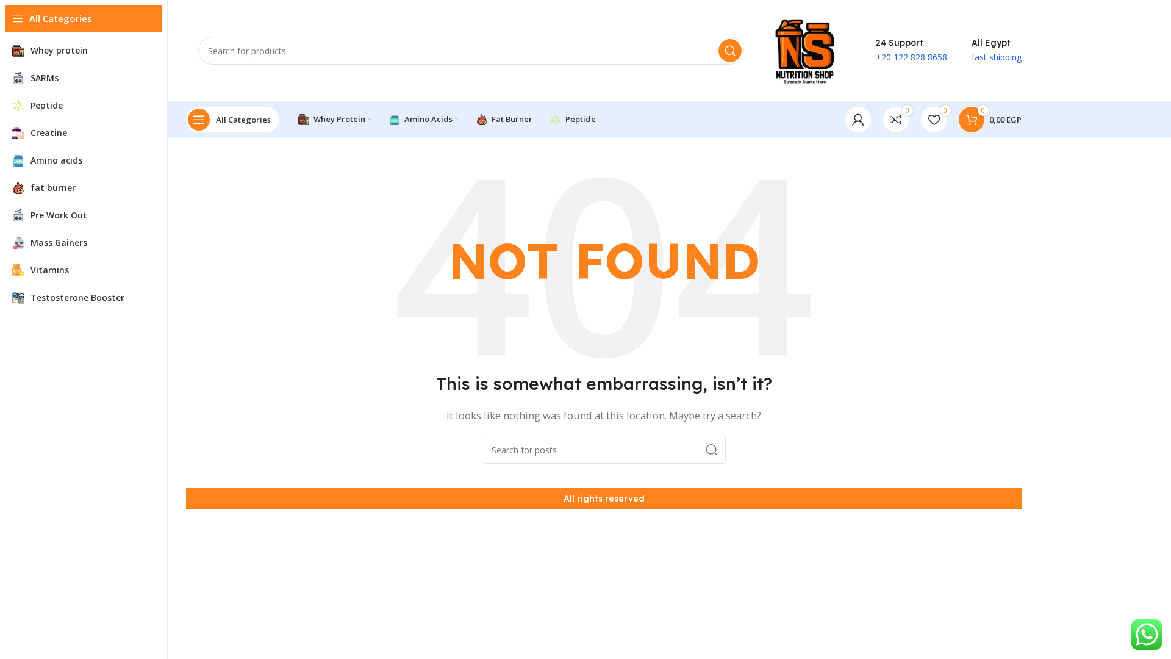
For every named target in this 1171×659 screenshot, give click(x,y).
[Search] (730, 50)
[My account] (858, 119)
